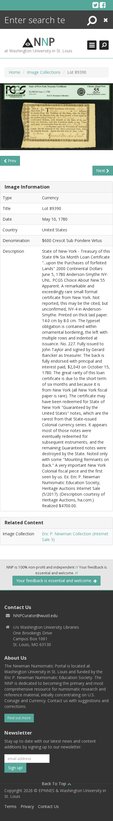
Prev (11, 160)
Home (14, 72)
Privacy (27, 806)
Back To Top (54, 783)
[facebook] (103, 4)
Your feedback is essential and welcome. (54, 580)
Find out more (19, 717)
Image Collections (44, 72)
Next (101, 170)
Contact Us (48, 806)
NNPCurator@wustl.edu (35, 615)
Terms (10, 806)
